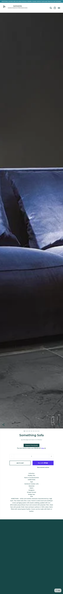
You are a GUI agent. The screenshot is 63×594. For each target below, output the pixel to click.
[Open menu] (59, 8)
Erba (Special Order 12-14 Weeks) (32, 440)
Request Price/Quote (31, 445)
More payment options (43, 467)
